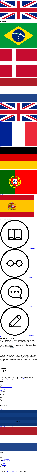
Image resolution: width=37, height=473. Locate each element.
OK (0, 472)
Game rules (4, 468)
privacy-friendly (25, 378)
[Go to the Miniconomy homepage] (6, 219)
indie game (7, 375)
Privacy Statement (5, 469)
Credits (3, 454)
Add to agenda (2, 409)
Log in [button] (1, 217)
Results (1, 390)
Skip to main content (3, 0)
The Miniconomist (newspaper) (6, 458)
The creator (4, 465)
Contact (3, 463)
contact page (7, 379)
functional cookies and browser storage (11, 471)
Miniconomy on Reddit (5, 459)
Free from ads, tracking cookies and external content (18, 451)
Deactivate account (5, 455)
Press (3, 464)
